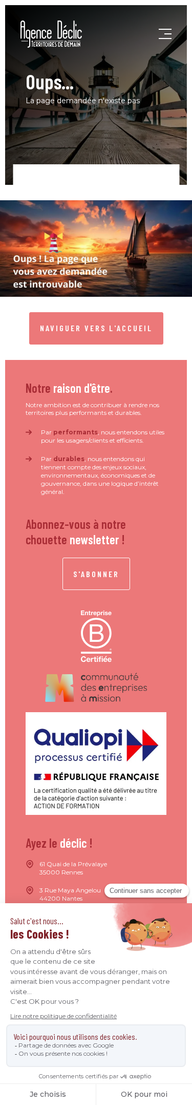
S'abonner (96, 574)
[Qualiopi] (96, 763)
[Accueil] (51, 34)
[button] (165, 34)
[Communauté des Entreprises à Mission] (96, 687)
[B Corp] (96, 636)
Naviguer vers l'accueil (96, 328)
